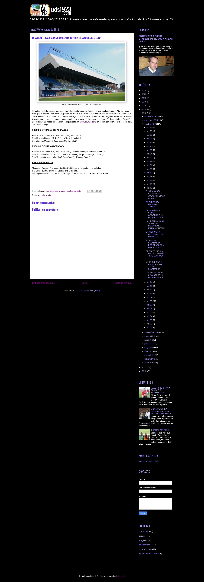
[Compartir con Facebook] (97, 191)
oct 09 (149, 297)
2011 (144, 367)
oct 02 (149, 324)
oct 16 (149, 184)
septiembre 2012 (151, 332)
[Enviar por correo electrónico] (88, 191)
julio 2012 (148, 340)
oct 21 (149, 165)
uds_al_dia (46, 195)
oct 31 (149, 127)
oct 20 (149, 169)
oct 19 (149, 173)
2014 (144, 105)
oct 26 (149, 146)
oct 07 (149, 305)
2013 (144, 109)
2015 (144, 102)
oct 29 (149, 135)
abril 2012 (148, 351)
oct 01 (149, 327)
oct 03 (149, 320)
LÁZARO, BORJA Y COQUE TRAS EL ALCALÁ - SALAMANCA (154, 265)
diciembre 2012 (151, 116)
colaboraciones (145, 545)
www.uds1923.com (88, 122)
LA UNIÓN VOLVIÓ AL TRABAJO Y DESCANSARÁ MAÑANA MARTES (155, 224)
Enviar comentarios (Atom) (88, 290)
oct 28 (149, 139)
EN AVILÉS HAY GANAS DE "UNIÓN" (152, 204)
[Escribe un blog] (91, 191)
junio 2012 (149, 344)
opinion (142, 536)
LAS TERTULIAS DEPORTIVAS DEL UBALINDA (154, 234)
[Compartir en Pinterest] (100, 191)
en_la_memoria (145, 549)
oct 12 (149, 290)
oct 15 (149, 188)
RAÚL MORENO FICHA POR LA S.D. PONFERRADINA (160, 390)
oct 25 (149, 150)
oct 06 (149, 309)
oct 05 (149, 312)
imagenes (143, 540)
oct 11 (149, 293)
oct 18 (149, 176)
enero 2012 (149, 363)
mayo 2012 (149, 347)
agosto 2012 (150, 336)
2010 (144, 371)
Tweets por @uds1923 (148, 461)
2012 (144, 113)
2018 (144, 98)
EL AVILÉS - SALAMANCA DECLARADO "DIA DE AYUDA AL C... (155, 244)
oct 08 (149, 301)
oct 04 (149, 316)
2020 (144, 94)
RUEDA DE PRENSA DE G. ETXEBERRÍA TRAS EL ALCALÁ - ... (155, 254)
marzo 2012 (149, 355)
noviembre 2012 (151, 120)
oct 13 (149, 286)
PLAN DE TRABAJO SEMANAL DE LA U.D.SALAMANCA (155, 275)
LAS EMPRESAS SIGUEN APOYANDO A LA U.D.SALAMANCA (155, 214)
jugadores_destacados (149, 553)
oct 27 (149, 142)
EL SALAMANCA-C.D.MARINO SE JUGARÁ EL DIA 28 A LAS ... (155, 194)
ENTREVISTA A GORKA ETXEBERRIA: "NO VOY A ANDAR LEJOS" (155, 39)
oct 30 (149, 131)
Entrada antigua (123, 283)
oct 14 (149, 282)
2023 (144, 90)
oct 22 (149, 161)
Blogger (121, 576)
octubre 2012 (150, 124)
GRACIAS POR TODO (160, 430)
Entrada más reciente (43, 283)
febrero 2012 (150, 359)
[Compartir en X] (94, 191)
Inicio (85, 283)
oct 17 (149, 180)
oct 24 (149, 154)
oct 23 (149, 158)
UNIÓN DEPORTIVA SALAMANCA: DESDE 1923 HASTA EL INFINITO (161, 411)
